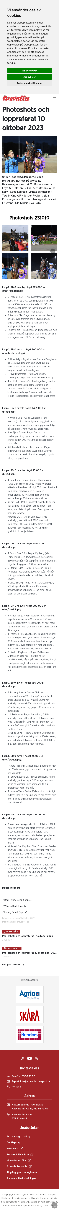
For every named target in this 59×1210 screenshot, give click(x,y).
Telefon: (23, 1076)
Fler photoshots (11, 964)
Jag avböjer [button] (29, 77)
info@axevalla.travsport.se (15, 922)
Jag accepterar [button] (29, 70)
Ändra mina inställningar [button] (29, 83)
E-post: (30, 1081)
